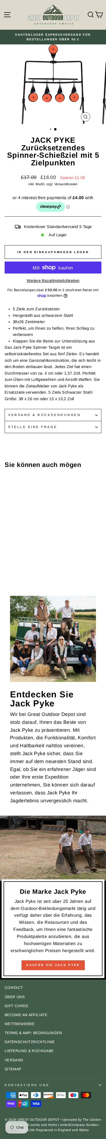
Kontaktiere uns (27, 1085)
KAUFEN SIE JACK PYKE (53, 965)
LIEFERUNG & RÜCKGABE (29, 1051)
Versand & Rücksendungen (44, 415)
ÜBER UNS (15, 997)
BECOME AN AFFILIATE (26, 1015)
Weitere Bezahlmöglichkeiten (53, 280)
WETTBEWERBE (20, 1024)
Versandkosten (66, 184)
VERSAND (14, 1060)
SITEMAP (13, 1069)
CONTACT (14, 988)
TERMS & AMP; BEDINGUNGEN (33, 1033)
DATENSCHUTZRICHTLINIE (30, 1042)
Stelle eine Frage (32, 427)
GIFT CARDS (16, 1006)
